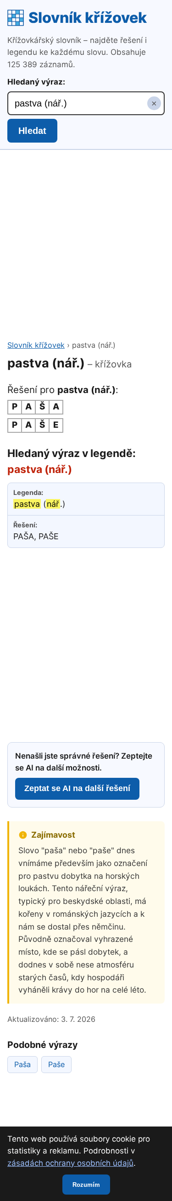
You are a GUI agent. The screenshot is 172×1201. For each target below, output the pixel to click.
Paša (22, 1064)
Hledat (32, 131)
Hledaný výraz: (36, 81)
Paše (56, 1064)
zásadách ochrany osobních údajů (70, 1163)
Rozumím (86, 1184)
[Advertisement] (86, 249)
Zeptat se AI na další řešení (77, 788)
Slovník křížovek (87, 18)
